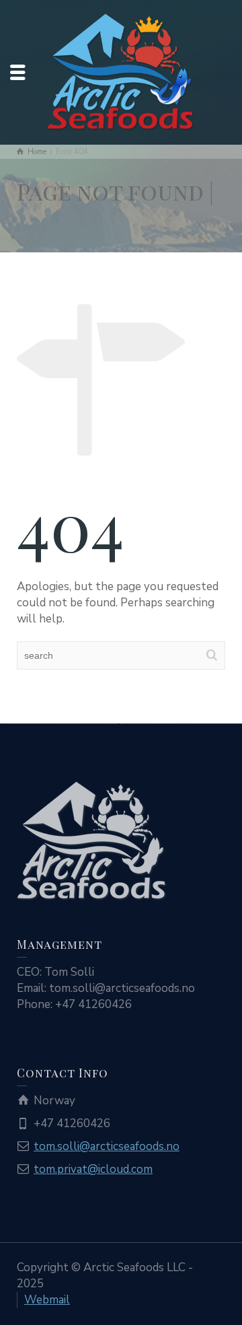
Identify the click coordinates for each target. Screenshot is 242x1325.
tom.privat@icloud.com (93, 1169)
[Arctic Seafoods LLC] (121, 71)
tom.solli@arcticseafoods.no (106, 1146)
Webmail (47, 1300)
